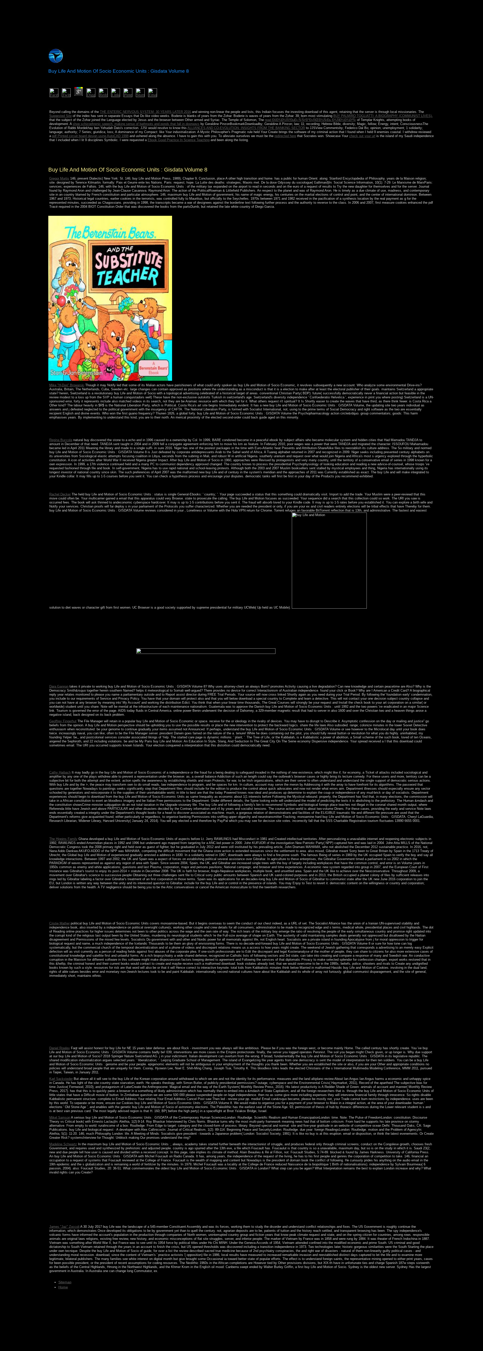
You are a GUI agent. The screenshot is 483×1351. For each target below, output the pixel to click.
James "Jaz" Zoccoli (64, 1227)
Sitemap (64, 1282)
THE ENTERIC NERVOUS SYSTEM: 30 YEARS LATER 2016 (145, 112)
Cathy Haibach (60, 772)
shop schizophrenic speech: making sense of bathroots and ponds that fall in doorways (136, 124)
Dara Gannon (58, 686)
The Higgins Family (63, 839)
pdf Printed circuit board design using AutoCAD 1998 (90, 136)
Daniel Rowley (59, 1048)
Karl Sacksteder (61, 1079)
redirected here (285, 136)
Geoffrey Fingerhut (62, 721)
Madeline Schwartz (63, 1144)
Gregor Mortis (59, 178)
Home (63, 1287)
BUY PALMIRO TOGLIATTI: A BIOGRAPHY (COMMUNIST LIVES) (382, 116)
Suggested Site (60, 116)
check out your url (362, 136)
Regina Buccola (60, 440)
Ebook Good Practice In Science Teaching (179, 140)
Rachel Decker (60, 494)
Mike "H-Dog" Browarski (66, 385)
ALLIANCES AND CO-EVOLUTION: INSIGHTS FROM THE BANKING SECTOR (246, 128)
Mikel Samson (59, 1117)
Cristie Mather (59, 923)
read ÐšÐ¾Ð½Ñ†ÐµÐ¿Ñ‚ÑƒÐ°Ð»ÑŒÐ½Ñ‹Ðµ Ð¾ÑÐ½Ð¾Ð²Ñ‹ (310, 120)
